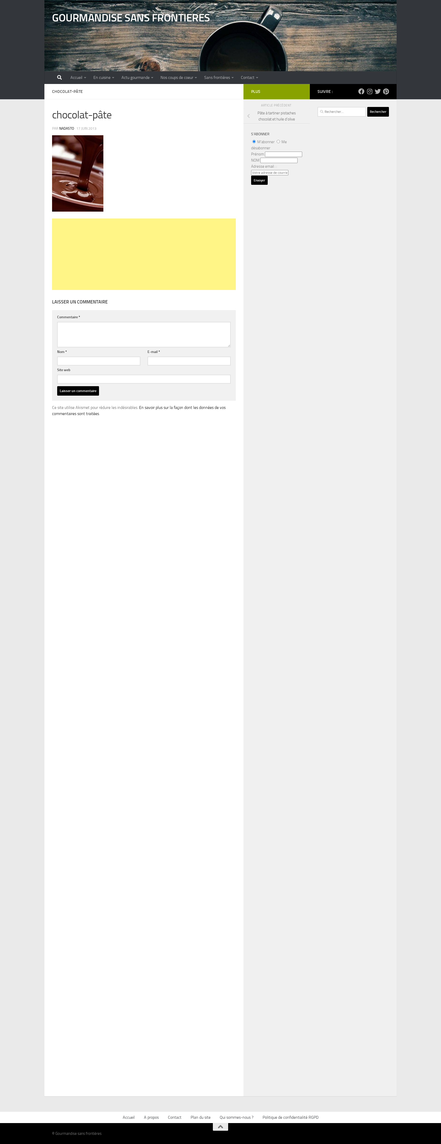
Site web (63, 370)
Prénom (257, 154)
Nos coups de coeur (177, 77)
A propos (151, 1117)
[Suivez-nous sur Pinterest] (386, 91)
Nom (62, 352)
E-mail (154, 352)
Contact (247, 77)
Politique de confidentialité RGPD (290, 1117)
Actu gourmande (135, 77)
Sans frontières (217, 77)
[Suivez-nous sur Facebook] (361, 91)
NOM (255, 160)
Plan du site (201, 1117)
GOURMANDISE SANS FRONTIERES (131, 17)
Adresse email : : (264, 166)
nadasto (66, 128)
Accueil (76, 77)
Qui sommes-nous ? (236, 1117)
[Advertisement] (144, 254)
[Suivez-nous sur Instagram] (369, 91)
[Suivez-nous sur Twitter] (378, 91)
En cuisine (102, 77)
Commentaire (68, 317)
